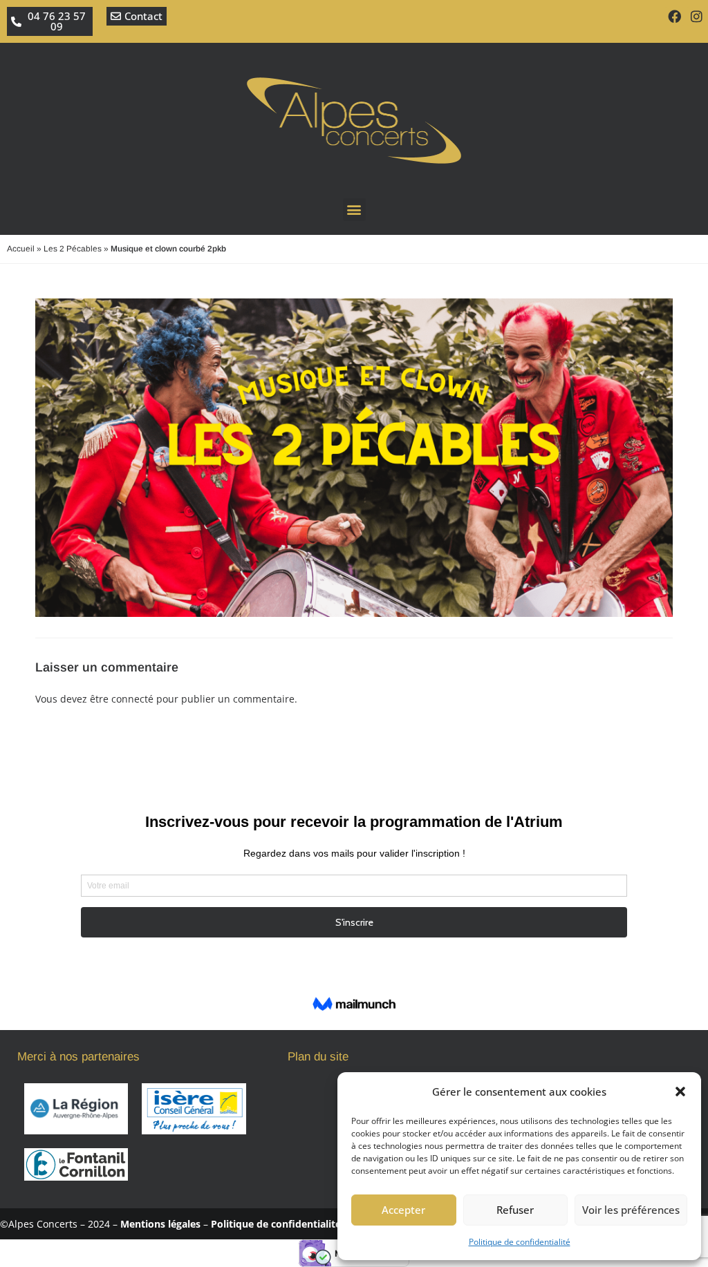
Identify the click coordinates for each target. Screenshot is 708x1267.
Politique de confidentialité (519, 1242)
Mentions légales (160, 1223)
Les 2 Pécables (73, 249)
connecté (132, 698)
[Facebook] (674, 16)
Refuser (515, 1210)
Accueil (21, 249)
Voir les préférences (631, 1210)
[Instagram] (696, 16)
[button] (680, 1091)
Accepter (403, 1210)
